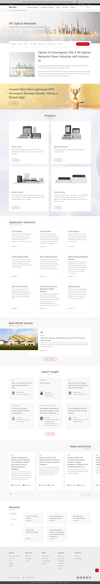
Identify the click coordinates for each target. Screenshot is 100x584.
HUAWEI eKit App (16, 577)
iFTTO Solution (45, 231)
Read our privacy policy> (67, 1)
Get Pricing (27, 556)
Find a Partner (45, 558)
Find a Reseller (28, 558)
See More (11, 565)
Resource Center (61, 558)
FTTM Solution (73, 231)
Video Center (61, 560)
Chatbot (27, 560)
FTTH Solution (17, 231)
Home (10, 10)
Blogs (59, 568)
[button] (45, 107)
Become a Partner (45, 556)
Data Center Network (20, 286)
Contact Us (11, 563)
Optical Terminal (17, 192)
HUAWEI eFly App (29, 577)
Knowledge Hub (61, 563)
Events (10, 560)
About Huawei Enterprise (14, 556)
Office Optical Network (48, 257)
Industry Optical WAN (20, 257)
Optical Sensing (59, 192)
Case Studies (61, 556)
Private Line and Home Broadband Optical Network (48, 289)
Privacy (60, 582)
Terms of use (65, 582)
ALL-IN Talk (60, 565)
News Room (11, 558)
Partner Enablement (46, 560)
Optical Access (16, 147)
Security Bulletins (78, 558)
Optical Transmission (61, 147)
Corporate (77, 556)
